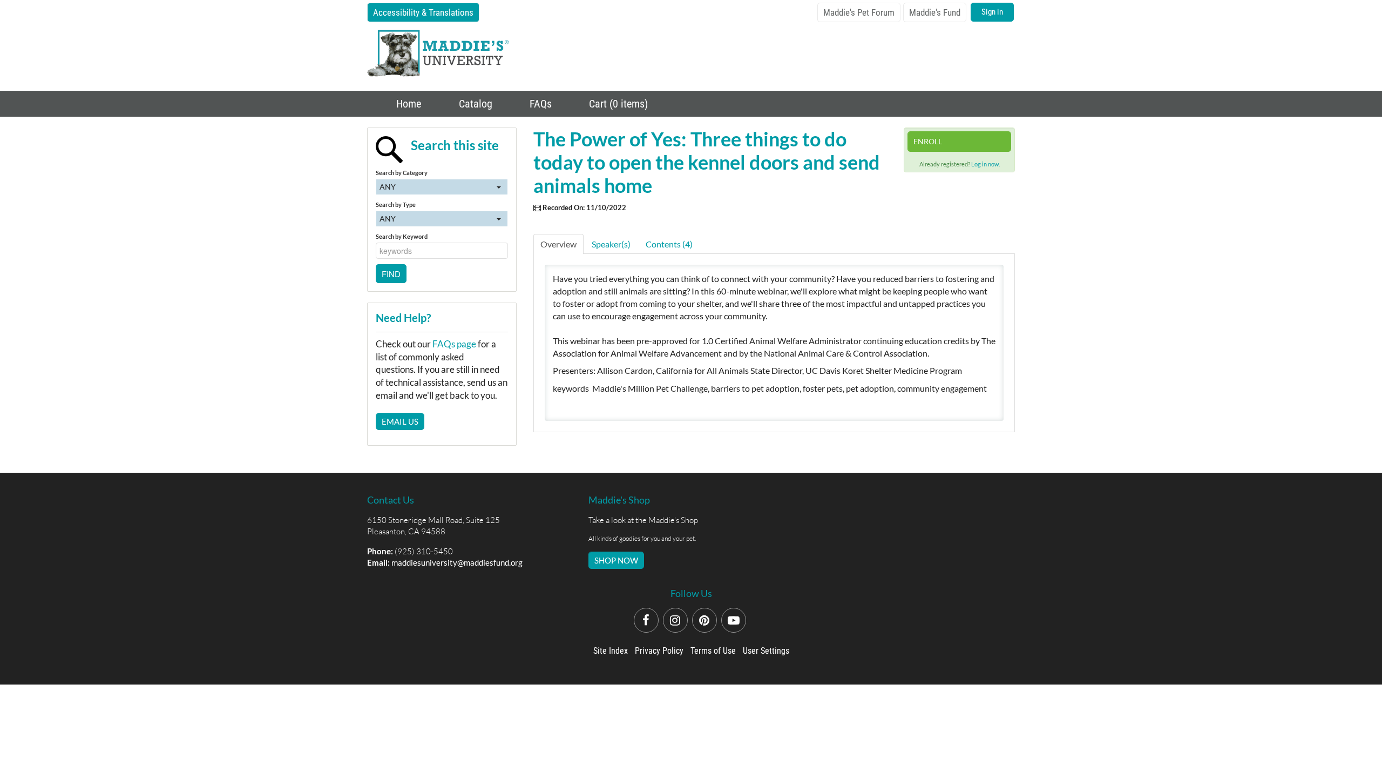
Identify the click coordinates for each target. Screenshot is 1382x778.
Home (407, 103)
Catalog (474, 103)
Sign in (992, 12)
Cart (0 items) (617, 103)
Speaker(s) (611, 244)
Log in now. (985, 163)
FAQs (539, 103)
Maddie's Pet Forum (859, 12)
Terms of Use (713, 651)
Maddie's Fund (934, 12)
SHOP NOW (616, 560)
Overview (558, 244)
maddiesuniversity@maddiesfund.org (457, 562)
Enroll (927, 141)
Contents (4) (669, 244)
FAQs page (454, 344)
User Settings (766, 651)
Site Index (610, 651)
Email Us (400, 421)
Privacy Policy (659, 651)
